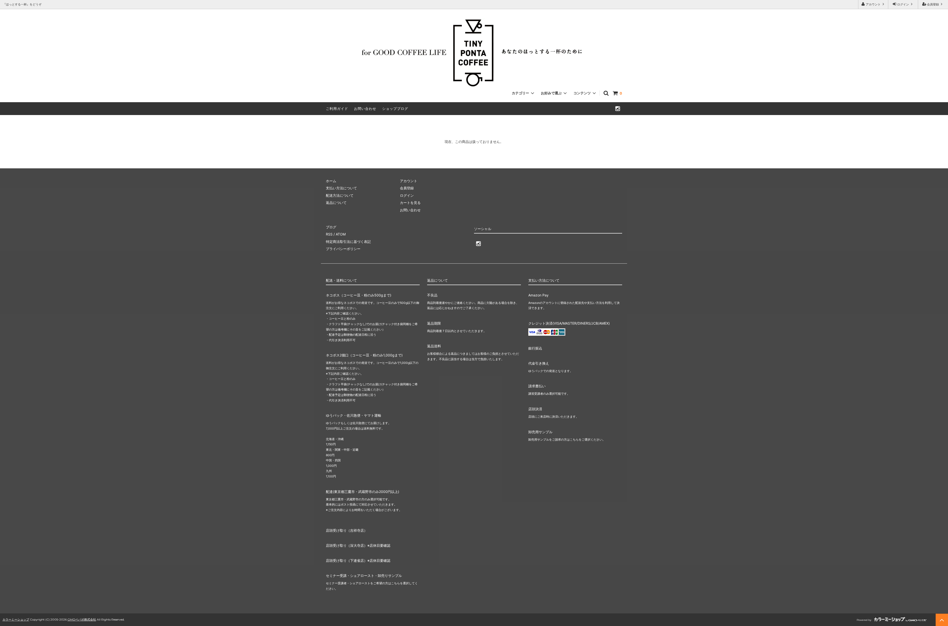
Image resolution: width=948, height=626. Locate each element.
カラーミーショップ (15, 619)
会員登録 (933, 4)
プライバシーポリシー (343, 249)
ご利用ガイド (337, 108)
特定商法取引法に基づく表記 (348, 241)
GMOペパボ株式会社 (81, 619)
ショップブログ (395, 108)
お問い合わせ (365, 108)
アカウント (873, 4)
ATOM (341, 234)
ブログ (331, 227)
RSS (329, 234)
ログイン (903, 4)
